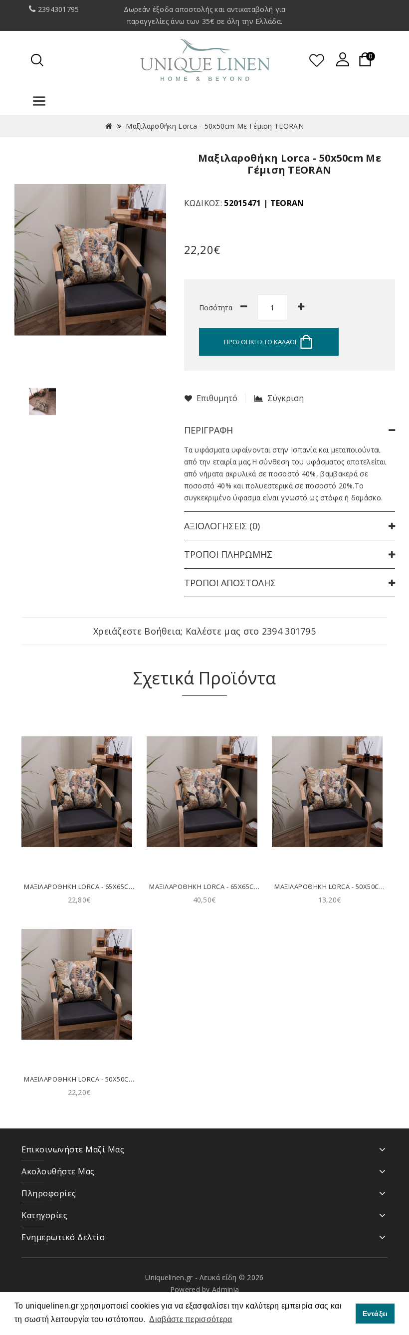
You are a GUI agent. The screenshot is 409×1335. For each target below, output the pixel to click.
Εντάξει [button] (375, 1314)
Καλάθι (79, 856)
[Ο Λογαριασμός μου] (342, 59)
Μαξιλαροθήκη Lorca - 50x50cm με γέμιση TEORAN (215, 126)
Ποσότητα (215, 307)
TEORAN (287, 203)
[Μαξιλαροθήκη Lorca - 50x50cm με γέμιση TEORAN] (42, 401)
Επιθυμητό (217, 398)
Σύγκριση (285, 398)
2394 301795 (289, 631)
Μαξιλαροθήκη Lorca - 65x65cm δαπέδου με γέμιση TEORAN (252, 886)
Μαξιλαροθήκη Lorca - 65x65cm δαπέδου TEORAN (109, 886)
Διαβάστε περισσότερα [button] (190, 1319)
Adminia (225, 1289)
